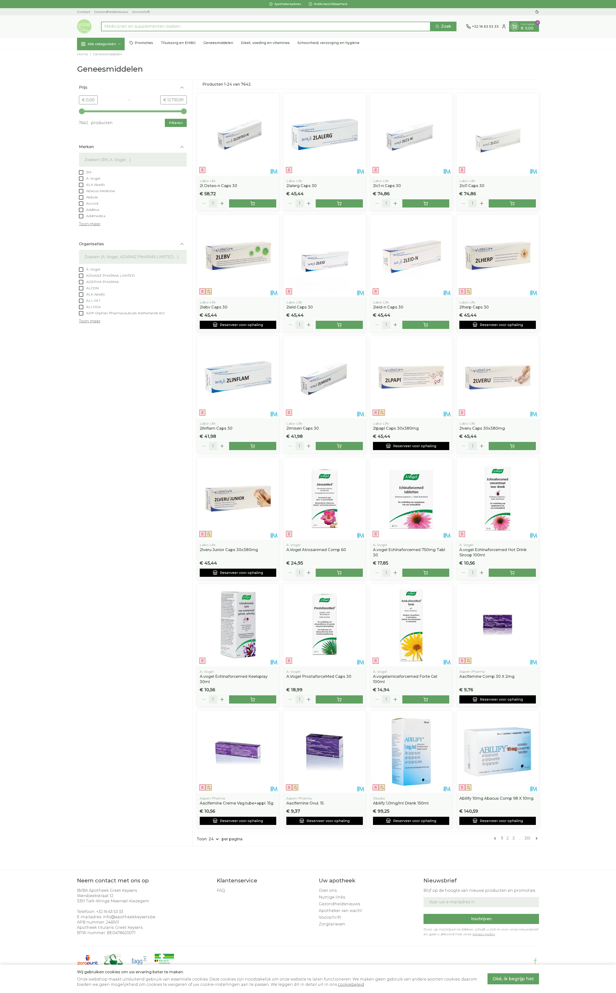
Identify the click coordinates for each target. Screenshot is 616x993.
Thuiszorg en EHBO (178, 42)
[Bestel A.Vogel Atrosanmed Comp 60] (339, 573)
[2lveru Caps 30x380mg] (497, 377)
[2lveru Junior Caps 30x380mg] (238, 498)
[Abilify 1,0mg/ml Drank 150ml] (411, 752)
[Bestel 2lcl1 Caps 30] (512, 203)
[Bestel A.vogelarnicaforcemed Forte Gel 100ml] (425, 699)
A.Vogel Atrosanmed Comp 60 (316, 549)
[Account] (503, 26)
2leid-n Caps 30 (388, 307)
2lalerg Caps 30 (301, 185)
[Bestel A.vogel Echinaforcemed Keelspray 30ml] (252, 699)
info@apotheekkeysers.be (129, 917)
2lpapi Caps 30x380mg (396, 428)
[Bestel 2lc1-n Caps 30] (425, 203)
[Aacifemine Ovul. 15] (324, 752)
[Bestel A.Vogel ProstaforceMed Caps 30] (339, 699)
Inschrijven (481, 919)
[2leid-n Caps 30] (411, 256)
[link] (496, 838)
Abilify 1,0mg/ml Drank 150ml (401, 803)
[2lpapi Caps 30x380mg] (411, 377)
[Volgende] (535, 838)
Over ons (328, 890)
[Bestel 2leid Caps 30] (339, 325)
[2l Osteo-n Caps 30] (238, 134)
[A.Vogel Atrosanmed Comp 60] (324, 498)
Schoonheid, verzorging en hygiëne (328, 42)
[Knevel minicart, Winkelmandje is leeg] (514, 26)
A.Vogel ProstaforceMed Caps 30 (318, 676)
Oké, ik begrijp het (513, 978)
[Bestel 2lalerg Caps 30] (339, 203)
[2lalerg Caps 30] (324, 134)
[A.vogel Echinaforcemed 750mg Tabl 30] (411, 498)
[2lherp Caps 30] (497, 256)
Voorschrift (141, 12)
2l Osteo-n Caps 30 (218, 185)
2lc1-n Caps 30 (387, 185)
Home (82, 54)
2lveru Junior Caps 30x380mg (229, 549)
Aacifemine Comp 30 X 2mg (486, 676)
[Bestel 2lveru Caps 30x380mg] (512, 446)
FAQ (221, 890)
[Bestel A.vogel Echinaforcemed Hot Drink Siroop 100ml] (512, 573)
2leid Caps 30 (299, 307)
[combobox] (265, 26)
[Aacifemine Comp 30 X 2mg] (497, 625)
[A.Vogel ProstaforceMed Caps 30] (324, 625)
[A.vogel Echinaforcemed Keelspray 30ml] (238, 625)
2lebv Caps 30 (213, 307)
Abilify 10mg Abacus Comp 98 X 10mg (496, 798)
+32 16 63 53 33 (109, 911)
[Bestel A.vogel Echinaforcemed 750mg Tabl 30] (425, 573)
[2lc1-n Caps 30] (411, 134)
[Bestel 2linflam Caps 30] (252, 446)
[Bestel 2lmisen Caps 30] (339, 446)
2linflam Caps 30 (216, 428)
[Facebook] (535, 961)
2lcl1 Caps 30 (471, 185)
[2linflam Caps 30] (238, 377)
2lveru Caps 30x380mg (482, 428)
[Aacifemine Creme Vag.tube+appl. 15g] (238, 752)
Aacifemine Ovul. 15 (305, 803)
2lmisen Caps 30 (302, 428)
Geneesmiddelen (218, 42)
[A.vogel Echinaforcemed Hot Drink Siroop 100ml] (497, 498)
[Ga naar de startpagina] (84, 26)
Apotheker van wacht (340, 910)
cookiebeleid (351, 984)
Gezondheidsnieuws (111, 12)
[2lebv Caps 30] (238, 256)
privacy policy (484, 934)
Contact (83, 12)
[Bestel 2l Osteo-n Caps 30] (252, 203)
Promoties (144, 42)
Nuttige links (332, 897)
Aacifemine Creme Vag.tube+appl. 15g (236, 803)
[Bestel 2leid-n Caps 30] (425, 325)
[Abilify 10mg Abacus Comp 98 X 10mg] (497, 752)
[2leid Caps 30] (324, 256)
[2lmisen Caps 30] (324, 377)
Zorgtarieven (332, 924)
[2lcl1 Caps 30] (497, 134)
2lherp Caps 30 (474, 307)
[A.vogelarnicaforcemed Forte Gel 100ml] (411, 625)
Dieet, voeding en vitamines (265, 42)
